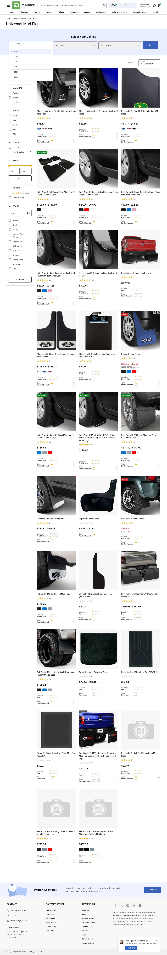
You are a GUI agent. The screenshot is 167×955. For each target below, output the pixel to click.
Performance (23, 12)
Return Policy (51, 923)
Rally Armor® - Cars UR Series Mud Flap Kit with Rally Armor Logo (55, 436)
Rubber (15, 98)
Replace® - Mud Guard (89, 519)
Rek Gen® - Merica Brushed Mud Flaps (53, 594)
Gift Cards (85, 931)
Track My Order (51, 910)
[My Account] (154, 5)
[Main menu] (8, 5)
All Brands (85, 935)
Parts (11, 12)
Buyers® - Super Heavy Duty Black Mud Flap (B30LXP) (56, 754)
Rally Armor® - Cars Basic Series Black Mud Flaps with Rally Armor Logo (56, 274)
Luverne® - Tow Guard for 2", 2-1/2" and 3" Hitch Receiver (139, 595)
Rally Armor (17, 246)
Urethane (16, 102)
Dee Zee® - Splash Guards (132, 519)
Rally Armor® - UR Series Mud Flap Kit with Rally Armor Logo (139, 436)
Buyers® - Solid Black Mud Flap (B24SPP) (139, 672)
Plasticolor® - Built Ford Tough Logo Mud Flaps (139, 754)
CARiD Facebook (115, 905)
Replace (16, 255)
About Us (85, 910)
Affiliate (84, 914)
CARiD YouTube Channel (127, 905)
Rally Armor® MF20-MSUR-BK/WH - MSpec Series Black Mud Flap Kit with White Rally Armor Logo (97, 438)
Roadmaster (18, 260)
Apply (20, 178)
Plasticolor (17, 242)
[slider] (9, 166)
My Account (50, 918)
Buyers (15, 220)
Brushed (16, 125)
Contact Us (50, 931)
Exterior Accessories (19, 18)
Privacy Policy (51, 927)
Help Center (50, 914)
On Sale (16, 147)
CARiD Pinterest (133, 905)
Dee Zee (16, 225)
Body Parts (74, 12)
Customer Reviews (89, 923)
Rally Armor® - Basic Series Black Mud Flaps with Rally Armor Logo (98, 193)
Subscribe (152, 890)
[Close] (157, 940)
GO (150, 45)
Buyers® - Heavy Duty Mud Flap (93, 672)
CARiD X (121, 905)
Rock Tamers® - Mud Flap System (136, 273)
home (8, 18)
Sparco (15, 269)
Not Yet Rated (18, 198)
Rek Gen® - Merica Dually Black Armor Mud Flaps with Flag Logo (55, 673)
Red (14, 129)
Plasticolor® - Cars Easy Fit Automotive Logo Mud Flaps (56, 112)
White (15, 134)
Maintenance (101, 12)
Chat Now (131, 948)
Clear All (20, 280)
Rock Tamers (18, 264)
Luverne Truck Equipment (18, 235)
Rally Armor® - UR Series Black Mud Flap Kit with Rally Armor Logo (56, 193)
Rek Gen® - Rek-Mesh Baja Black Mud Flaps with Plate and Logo (56, 832)
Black (15, 116)
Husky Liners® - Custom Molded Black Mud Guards (98, 274)
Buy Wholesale (87, 939)
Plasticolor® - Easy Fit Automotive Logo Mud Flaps (140, 112)
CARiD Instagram (140, 905)
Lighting (61, 12)
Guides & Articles (88, 918)
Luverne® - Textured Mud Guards (51, 519)
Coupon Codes (87, 927)
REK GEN (16, 251)
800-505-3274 (144, 6)
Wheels (37, 12)
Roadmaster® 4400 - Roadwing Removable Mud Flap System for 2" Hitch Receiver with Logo (97, 756)
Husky (15, 230)
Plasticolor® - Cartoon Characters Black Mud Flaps (98, 112)
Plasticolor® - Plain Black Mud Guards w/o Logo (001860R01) (97, 355)
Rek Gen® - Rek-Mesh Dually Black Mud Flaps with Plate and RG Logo (96, 832)
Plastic (15, 93)
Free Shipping (18, 152)
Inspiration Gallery (88, 943)
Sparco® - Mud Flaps (130, 354)
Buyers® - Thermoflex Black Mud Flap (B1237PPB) (95, 595)
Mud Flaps (32, 18)
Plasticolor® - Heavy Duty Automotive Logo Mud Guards (55, 355)
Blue (14, 120)
